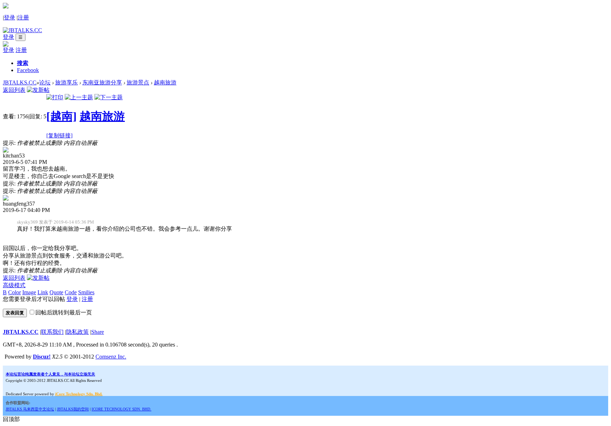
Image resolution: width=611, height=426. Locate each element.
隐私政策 (77, 332)
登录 (9, 17)
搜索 (22, 63)
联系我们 (52, 332)
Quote (56, 292)
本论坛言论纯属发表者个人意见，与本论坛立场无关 (50, 374)
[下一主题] (108, 97)
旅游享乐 (66, 82)
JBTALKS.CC (19, 82)
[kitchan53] (5, 151)
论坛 (45, 82)
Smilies (86, 292)
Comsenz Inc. (110, 357)
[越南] (61, 116)
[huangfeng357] (5, 199)
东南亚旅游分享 (102, 82)
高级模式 (14, 285)
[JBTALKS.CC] (22, 30)
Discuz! (42, 357)
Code (71, 292)
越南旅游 (165, 82)
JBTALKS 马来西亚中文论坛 (30, 409)
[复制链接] (59, 135)
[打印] (54, 97)
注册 (23, 17)
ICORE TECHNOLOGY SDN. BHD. (121, 409)
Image (29, 292)
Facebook (28, 70)
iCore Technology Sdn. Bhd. (79, 394)
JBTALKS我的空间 (73, 409)
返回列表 (14, 90)
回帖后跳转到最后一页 (63, 312)
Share (97, 332)
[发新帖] (38, 90)
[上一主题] (79, 97)
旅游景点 (138, 82)
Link (42, 292)
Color (14, 292)
